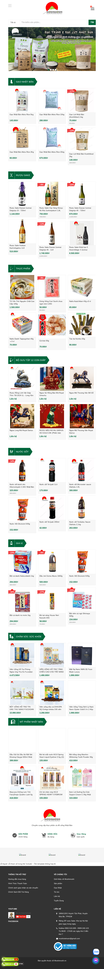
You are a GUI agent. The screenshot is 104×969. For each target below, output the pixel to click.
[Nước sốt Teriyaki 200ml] (52, 508)
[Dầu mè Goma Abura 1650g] (52, 562)
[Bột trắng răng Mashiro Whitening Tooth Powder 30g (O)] (82, 740)
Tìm (92, 22)
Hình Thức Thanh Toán (17, 883)
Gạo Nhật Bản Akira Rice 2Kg (22, 152)
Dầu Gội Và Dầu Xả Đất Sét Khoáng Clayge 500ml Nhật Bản (21, 757)
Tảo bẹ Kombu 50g (77, 339)
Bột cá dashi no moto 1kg (20, 615)
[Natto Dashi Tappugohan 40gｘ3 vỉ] (22, 325)
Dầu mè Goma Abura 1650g (50, 576)
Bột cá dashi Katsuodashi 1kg (22, 576)
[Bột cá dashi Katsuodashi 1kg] (22, 562)
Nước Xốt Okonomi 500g (20, 524)
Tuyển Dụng (59, 901)
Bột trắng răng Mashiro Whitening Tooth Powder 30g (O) (81, 757)
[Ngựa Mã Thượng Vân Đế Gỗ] (82, 379)
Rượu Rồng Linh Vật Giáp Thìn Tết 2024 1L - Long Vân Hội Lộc (21, 395)
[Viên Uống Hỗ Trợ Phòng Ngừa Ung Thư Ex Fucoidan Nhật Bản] (22, 655)
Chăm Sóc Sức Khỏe (28, 636)
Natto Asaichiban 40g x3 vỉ (80, 301)
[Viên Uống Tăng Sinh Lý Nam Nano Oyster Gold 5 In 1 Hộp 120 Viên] (82, 693)
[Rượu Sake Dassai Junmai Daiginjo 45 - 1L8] (52, 233)
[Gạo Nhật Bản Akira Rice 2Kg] (22, 138)
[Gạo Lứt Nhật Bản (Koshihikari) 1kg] (82, 100)
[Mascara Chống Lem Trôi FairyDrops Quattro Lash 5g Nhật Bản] (22, 778)
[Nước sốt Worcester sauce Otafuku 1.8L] (82, 470)
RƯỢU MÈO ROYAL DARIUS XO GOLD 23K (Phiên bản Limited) (51, 432)
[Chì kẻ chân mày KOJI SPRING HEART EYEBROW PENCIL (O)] (52, 778)
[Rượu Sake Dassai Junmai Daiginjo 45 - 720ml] (82, 194)
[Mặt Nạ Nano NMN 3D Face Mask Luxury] (82, 655)
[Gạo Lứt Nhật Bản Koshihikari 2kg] (82, 140)
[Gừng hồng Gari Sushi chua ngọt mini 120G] (52, 287)
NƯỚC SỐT (22, 451)
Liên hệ (57, 896)
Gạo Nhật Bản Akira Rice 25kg (51, 152)
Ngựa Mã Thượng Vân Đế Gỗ (81, 393)
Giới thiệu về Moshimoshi (64, 879)
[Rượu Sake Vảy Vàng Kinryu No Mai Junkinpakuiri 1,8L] (52, 194)
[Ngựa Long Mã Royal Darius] (22, 416)
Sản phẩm (58, 883)
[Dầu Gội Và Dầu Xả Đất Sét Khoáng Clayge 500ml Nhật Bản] (22, 740)
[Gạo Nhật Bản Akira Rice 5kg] (22, 100)
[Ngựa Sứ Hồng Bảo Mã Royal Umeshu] (52, 379)
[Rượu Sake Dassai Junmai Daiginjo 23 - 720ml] (22, 194)
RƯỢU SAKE (23, 175)
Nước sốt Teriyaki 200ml (49, 522)
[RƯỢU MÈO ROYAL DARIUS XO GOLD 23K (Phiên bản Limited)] (52, 416)
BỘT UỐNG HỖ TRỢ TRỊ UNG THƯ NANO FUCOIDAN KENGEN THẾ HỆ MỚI (22, 709)
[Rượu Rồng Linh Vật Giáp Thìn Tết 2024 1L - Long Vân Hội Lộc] (22, 379)
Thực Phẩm (23, 268)
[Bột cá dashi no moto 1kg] (22, 601)
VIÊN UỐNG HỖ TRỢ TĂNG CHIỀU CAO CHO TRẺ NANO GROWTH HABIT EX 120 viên (51, 671)
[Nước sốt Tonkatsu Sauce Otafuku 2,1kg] (82, 508)
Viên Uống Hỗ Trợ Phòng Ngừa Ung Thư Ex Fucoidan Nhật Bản (21, 671)
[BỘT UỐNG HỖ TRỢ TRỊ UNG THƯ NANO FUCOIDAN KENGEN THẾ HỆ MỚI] (22, 693)
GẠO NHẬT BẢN (24, 81)
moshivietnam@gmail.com (69, 938)
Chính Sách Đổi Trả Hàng (18, 892)
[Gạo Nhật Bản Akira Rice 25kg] (52, 138)
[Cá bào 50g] (52, 326)
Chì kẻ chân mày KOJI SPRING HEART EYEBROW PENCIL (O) (50, 794)
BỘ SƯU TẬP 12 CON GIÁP (31, 360)
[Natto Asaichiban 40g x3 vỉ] (82, 287)
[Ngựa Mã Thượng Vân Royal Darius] (82, 416)
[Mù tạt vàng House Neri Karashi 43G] (52, 601)
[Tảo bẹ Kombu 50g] (82, 325)
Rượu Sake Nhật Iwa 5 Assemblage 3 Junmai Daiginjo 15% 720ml (78, 249)
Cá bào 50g (44, 341)
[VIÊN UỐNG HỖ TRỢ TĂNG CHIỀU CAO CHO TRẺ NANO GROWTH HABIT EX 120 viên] (52, 655)
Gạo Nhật (58, 888)
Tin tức (56, 892)
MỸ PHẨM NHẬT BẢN (31, 722)
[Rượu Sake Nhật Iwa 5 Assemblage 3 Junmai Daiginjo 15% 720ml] (82, 233)
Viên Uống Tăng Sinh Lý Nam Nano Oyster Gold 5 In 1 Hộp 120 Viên (81, 709)
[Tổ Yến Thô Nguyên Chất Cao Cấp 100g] (22, 287)
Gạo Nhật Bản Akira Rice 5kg (21, 114)
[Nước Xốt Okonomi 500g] (22, 510)
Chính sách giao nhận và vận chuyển (23, 888)
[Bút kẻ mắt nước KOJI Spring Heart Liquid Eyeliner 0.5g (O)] (52, 740)
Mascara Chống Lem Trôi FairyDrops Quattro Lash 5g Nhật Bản (21, 794)
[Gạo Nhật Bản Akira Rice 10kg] (52, 100)
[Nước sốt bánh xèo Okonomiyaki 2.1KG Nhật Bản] (22, 470)
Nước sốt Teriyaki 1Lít (48, 484)
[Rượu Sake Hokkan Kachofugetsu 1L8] (22, 231)
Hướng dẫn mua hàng (17, 879)
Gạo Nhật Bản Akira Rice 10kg (51, 114)
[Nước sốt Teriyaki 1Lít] (52, 470)
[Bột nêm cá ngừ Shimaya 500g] (82, 599)
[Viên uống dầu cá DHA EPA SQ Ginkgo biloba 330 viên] (52, 693)
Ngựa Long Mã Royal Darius (21, 430)
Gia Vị (19, 543)
